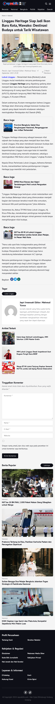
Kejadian (41, 9)
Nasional (14, 9)
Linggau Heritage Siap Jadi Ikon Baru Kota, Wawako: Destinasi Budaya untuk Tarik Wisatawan (26, 25)
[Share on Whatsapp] (18, 279)
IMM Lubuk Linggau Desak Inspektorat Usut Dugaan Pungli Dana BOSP (34, 353)
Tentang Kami (7, 640)
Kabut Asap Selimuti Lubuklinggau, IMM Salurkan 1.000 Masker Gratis (32, 338)
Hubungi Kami (7, 679)
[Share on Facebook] (11, 279)
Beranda (5, 9)
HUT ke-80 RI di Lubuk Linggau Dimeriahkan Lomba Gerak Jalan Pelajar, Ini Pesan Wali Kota (31, 235)
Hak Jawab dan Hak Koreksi (12, 662)
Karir (29, 675)
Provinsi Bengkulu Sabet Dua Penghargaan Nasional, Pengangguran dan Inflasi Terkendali (31, 127)
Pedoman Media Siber (36, 653)
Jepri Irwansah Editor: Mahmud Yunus (22, 71)
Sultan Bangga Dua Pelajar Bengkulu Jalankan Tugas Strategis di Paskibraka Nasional (25, 582)
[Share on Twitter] (15, 279)
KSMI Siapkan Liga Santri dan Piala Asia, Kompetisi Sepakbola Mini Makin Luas (24, 622)
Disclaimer (6, 653)
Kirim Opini (32, 679)
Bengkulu (24, 9)
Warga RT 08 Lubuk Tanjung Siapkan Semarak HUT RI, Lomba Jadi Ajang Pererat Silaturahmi (34, 367)
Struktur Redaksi (34, 640)
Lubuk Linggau (8, 77)
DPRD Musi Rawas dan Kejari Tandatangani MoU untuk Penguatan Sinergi (30, 184)
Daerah (50, 9)
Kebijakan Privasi (34, 657)
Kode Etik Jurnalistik (10, 657)
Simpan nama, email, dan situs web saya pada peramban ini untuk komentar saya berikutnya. (25, 447)
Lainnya (47, 465)
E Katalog (5, 675)
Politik (32, 9)
